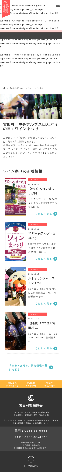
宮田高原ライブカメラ (12, 384)
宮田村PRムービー (49, 384)
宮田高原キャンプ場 (31, 384)
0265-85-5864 (35, 430)
